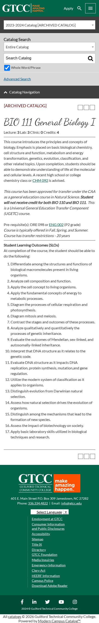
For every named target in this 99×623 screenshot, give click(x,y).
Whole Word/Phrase (26, 68)
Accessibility (41, 534)
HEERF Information (46, 576)
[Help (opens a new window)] (92, 107)
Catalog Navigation (24, 92)
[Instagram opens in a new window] (75, 602)
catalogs (14, 616)
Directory (39, 550)
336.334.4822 (38, 503)
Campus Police (42, 580)
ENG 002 (56, 224)
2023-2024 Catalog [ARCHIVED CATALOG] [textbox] (41, 25)
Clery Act (38, 570)
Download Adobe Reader (50, 586)
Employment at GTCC (47, 519)
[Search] (90, 58)
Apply (68, 8)
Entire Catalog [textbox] (17, 47)
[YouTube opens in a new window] (62, 602)
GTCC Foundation (44, 554)
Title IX (37, 544)
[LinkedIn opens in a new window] (35, 602)
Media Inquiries (43, 560)
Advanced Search (17, 79)
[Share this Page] (80, 107)
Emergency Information (49, 565)
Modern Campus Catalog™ (59, 621)
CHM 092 (40, 180)
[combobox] (49, 24)
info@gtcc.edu (71, 503)
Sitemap (37, 539)
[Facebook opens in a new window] (22, 602)
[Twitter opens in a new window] (48, 602)
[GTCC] (23, 11)
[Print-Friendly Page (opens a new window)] (86, 107)
